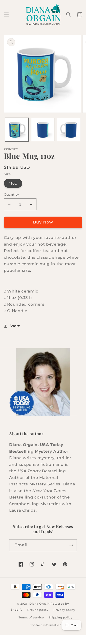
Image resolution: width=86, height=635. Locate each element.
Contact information (45, 625)
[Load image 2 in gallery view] (43, 130)
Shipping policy (60, 617)
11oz (13, 183)
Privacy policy (64, 610)
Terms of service (31, 617)
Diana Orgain (39, 603)
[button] (6, 14)
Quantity (11, 194)
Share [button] (15, 326)
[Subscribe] (71, 545)
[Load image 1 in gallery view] (17, 130)
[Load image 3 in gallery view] (69, 130)
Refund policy (38, 610)
